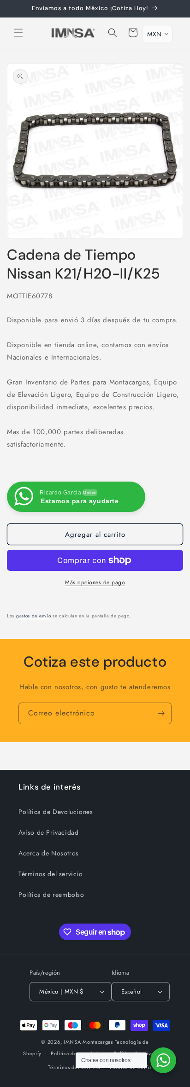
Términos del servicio (50, 873)
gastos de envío (33, 615)
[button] (18, 33)
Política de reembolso (51, 894)
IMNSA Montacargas (88, 1042)
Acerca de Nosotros (48, 853)
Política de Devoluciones (55, 811)
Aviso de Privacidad (48, 832)
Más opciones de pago (95, 582)
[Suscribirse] (161, 713)
